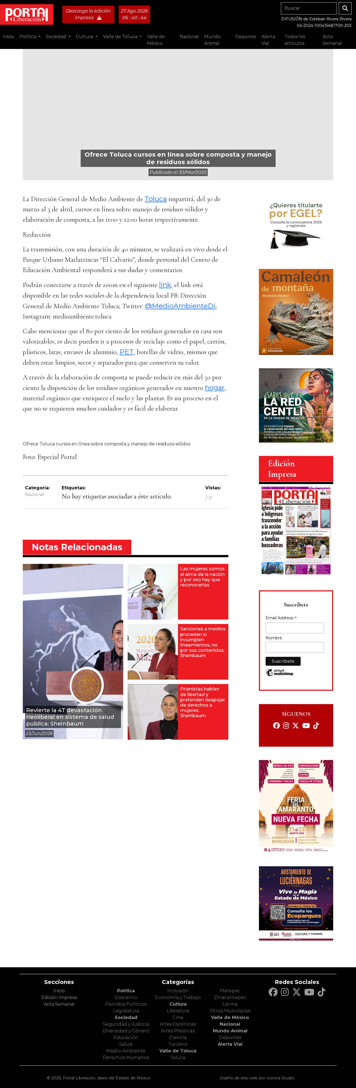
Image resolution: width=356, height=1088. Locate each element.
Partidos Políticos (126, 1004)
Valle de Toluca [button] (121, 36)
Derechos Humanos (126, 1057)
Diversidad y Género (126, 1030)
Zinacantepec (230, 997)
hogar (214, 387)
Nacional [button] (189, 36)
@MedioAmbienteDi (180, 306)
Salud (125, 1044)
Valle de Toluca (177, 1051)
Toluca (156, 198)
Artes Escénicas (178, 1024)
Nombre (274, 637)
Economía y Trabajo (178, 997)
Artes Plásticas (178, 1030)
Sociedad (126, 1017)
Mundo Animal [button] (212, 40)
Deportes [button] (245, 36)
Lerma (230, 1004)
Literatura (178, 1010)
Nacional (34, 494)
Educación (125, 1037)
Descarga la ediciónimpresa (88, 14)
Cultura (178, 1004)
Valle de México (230, 1017)
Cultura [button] (85, 36)
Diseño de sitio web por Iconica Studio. (257, 1077)
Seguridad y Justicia (126, 1024)
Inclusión (178, 990)
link (165, 284)
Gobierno (126, 997)
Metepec (230, 990)
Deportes (230, 1037)
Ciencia (178, 1037)
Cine (177, 1017)
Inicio (8, 36)
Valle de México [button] (156, 40)
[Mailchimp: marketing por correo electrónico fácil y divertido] (279, 675)
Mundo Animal (230, 1030)
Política (126, 990)
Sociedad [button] (56, 36)
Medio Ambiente (125, 1051)
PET (127, 351)
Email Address (281, 618)
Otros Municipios (230, 1010)
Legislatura (126, 1010)
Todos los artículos (295, 40)
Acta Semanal (332, 40)
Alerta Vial (230, 1044)
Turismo (178, 1044)
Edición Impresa (59, 997)
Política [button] (28, 36)
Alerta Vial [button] (268, 40)
